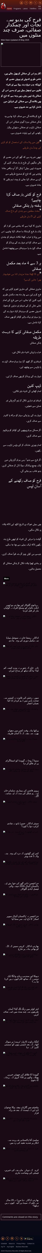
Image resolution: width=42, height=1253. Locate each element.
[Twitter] (35, 3)
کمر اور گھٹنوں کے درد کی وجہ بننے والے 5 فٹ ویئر (22, 855)
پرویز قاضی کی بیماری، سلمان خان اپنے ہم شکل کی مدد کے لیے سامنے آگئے (21, 793)
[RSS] (40, 3)
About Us (12, 1244)
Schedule (4, 1244)
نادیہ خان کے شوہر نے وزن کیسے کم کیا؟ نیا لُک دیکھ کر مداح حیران (21, 669)
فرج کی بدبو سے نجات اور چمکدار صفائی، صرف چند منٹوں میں (22, 27)
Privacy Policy (21, 1244)
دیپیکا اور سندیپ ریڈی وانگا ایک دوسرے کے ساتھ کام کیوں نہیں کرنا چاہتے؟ (21, 978)
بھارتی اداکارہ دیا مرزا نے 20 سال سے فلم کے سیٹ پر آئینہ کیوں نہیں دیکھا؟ (22, 1202)
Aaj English (10, 1247)
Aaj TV (3, 1247)
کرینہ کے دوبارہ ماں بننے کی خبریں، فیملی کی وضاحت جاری (21, 1171)
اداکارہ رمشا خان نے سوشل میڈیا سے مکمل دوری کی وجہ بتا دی (22, 639)
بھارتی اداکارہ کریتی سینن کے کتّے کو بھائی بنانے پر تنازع (22, 947)
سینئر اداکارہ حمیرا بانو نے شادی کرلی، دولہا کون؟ (23, 825)
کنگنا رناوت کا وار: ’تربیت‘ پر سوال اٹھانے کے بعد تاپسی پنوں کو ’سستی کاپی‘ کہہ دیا (21, 1044)
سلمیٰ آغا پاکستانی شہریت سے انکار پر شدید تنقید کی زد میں (23, 1141)
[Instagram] (31, 3)
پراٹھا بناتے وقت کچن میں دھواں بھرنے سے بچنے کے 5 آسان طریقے (23, 732)
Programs (17, 8)
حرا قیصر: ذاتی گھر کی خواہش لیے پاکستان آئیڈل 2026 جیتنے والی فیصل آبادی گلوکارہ (22, 886)
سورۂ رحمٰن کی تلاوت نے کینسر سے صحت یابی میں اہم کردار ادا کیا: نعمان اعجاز (21, 700)
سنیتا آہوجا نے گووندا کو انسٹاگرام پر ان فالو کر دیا (22, 762)
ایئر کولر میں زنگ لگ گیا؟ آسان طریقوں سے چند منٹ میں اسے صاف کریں (21, 1011)
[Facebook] (26, 3)
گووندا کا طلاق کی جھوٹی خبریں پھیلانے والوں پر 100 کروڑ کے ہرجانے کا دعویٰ (21, 1077)
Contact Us (30, 1244)
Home (9, 8)
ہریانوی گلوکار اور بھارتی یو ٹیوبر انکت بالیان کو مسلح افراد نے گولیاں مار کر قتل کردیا (21, 607)
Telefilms (33, 8)
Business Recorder (22, 1247)
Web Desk (5, 40)
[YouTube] (21, 3)
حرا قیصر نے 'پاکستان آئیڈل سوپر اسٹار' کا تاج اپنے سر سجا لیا (23, 917)
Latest (25, 8)
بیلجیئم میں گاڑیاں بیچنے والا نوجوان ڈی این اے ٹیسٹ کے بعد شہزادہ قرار (21, 1110)
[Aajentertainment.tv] (3, 5)
